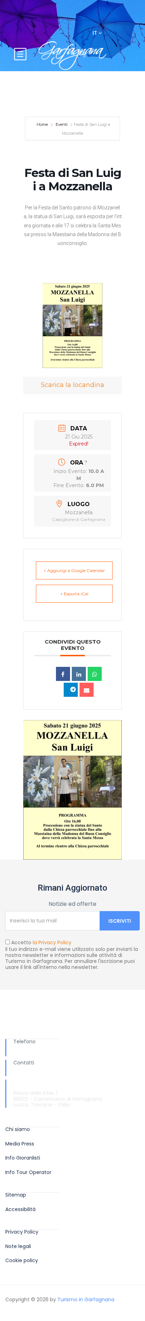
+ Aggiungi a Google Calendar (74, 570)
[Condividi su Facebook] (63, 674)
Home (43, 124)
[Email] (87, 690)
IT (96, 33)
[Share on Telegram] (71, 690)
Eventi (62, 124)
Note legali (18, 1246)
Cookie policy (21, 1260)
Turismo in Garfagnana (85, 1299)
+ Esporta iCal (74, 593)
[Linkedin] (79, 674)
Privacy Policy (21, 1232)
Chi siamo (17, 1129)
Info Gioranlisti (22, 1158)
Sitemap (15, 1195)
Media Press (19, 1144)
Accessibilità (20, 1209)
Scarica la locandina (72, 385)
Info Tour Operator (28, 1172)
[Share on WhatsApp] (95, 674)
